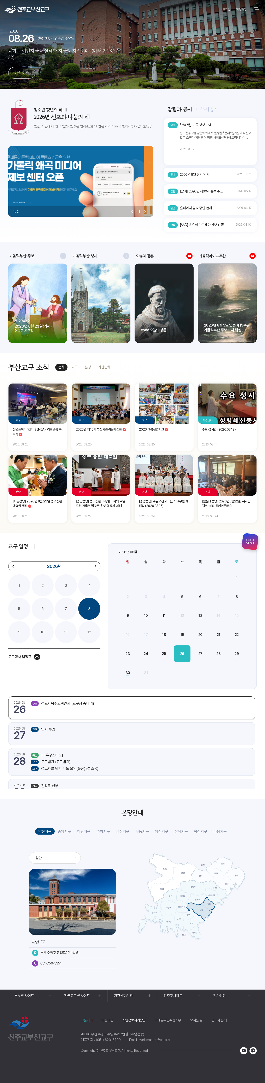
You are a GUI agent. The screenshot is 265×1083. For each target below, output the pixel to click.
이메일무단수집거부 (168, 1020)
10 (43, 632)
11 (65, 632)
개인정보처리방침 (134, 1020)
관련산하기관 (123, 995)
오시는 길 (196, 1020)
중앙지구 (64, 831)
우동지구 (142, 831)
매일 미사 (21, 73)
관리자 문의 (219, 1020)
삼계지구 (181, 831)
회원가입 (241, 9)
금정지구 (122, 831)
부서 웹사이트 (24, 995)
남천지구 (45, 831)
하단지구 (83, 831)
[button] (132, 211)
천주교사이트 (173, 995)
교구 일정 (18, 546)
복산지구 (200, 831)
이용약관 (107, 1020)
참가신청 (219, 995)
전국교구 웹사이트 (77, 995)
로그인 (226, 9)
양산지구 (161, 831)
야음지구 (220, 831)
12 (89, 632)
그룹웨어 (87, 1020)
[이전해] (13, 566)
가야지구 (103, 831)
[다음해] (95, 566)
